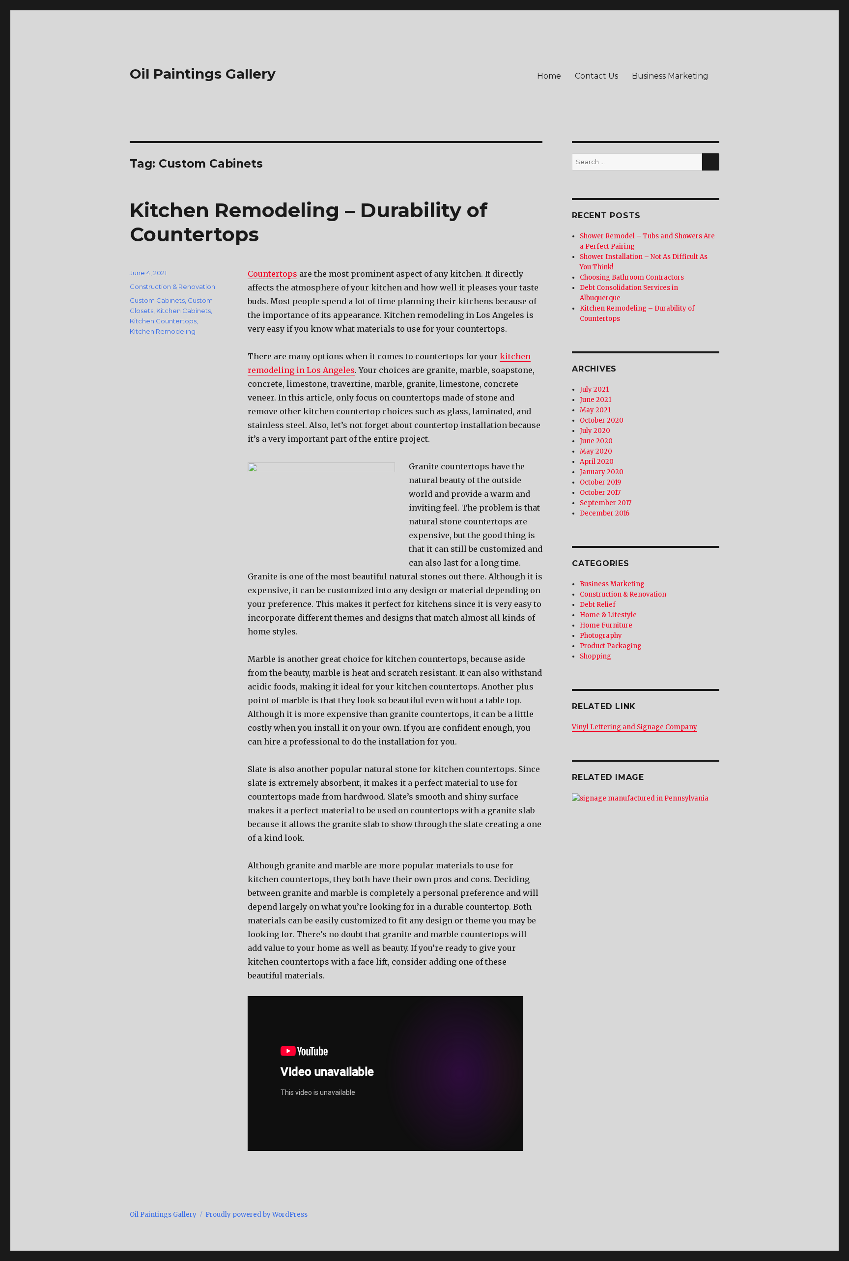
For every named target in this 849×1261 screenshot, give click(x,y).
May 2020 (596, 451)
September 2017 (605, 503)
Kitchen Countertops (163, 321)
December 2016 (604, 513)
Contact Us (596, 76)
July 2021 (594, 389)
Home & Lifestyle (608, 615)
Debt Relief (598, 605)
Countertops (272, 274)
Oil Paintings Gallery (203, 73)
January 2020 (601, 472)
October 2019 (600, 482)
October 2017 (600, 492)
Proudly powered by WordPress (256, 1214)
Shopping (595, 656)
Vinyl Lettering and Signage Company (634, 727)
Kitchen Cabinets (183, 311)
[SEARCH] (710, 162)
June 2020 (596, 441)
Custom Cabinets (157, 300)
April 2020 (597, 462)
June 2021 (595, 400)
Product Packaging (611, 646)
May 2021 (595, 410)
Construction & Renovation (172, 286)
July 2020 (595, 431)
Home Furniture (606, 625)
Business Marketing (670, 76)
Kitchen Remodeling (163, 331)
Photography (601, 635)
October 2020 (601, 420)
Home (549, 76)
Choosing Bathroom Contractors (632, 277)
